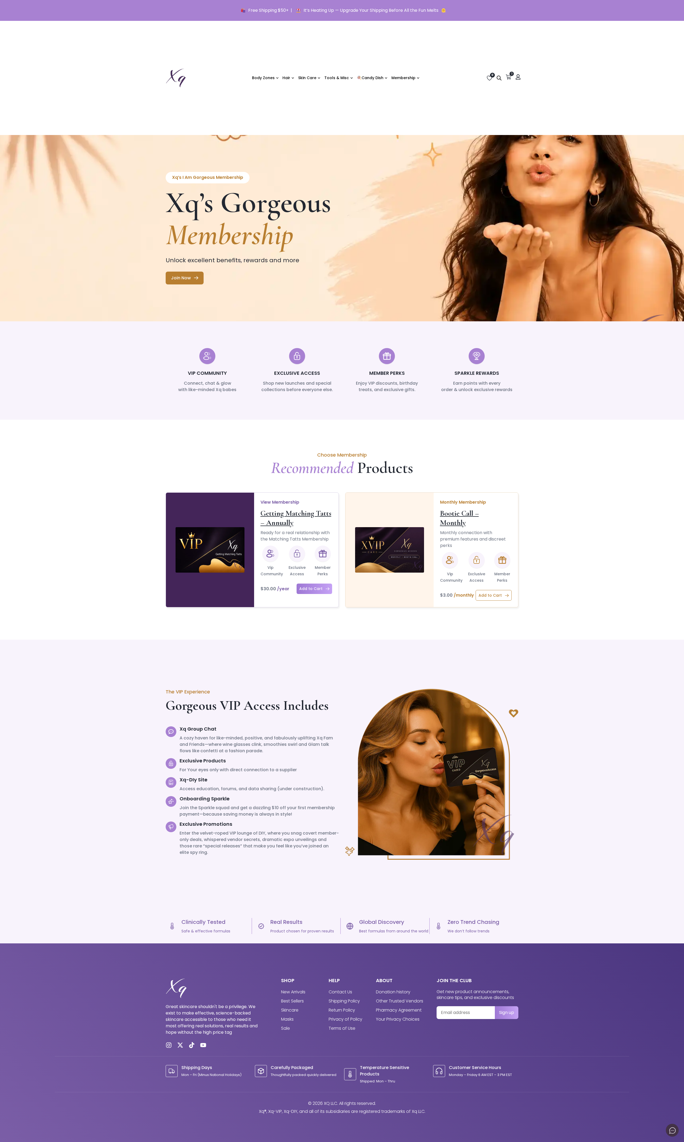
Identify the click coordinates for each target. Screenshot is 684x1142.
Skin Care (307, 77)
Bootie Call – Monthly (459, 518)
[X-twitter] (180, 1045)
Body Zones (263, 77)
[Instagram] (169, 1045)
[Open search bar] (499, 78)
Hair (286, 77)
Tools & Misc (336, 77)
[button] (314, 589)
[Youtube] (203, 1045)
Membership (403, 77)
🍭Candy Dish (370, 77)
